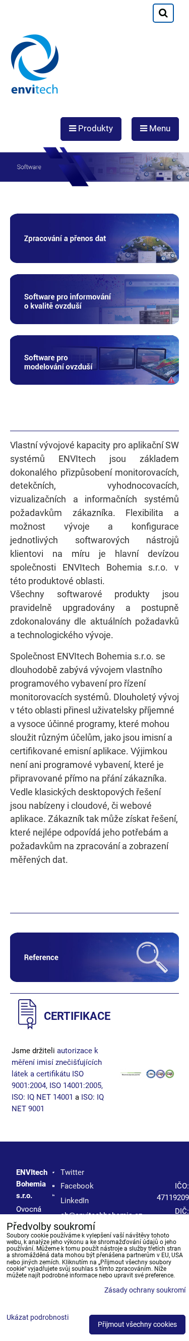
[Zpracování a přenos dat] (94, 260)
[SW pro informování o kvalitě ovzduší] (94, 321)
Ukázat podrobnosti (38, 1318)
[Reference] (94, 979)
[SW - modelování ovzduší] (94, 382)
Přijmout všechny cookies (137, 1324)
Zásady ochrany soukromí (144, 1290)
